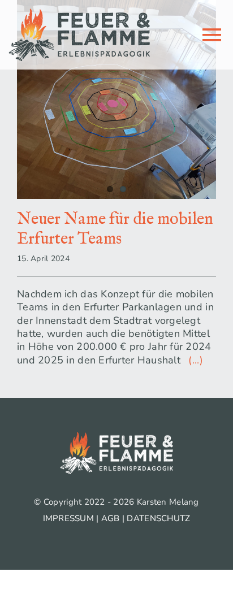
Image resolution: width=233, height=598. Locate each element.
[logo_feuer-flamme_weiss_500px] (116, 437)
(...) (193, 360)
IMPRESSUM (68, 518)
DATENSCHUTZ (158, 518)
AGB (110, 518)
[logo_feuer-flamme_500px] (79, 13)
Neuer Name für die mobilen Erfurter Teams (115, 229)
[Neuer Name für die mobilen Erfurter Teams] (116, 99)
